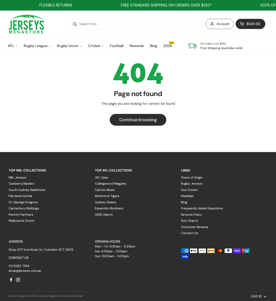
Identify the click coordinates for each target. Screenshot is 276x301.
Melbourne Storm (21, 221)
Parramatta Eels (20, 196)
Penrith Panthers (21, 214)
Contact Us (189, 233)
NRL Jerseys (17, 177)
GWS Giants (104, 214)
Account (223, 24)
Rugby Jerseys (191, 183)
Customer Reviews (194, 227)
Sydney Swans (105, 202)
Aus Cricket (189, 190)
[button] (250, 24)
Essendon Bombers (109, 208)
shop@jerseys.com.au (25, 271)
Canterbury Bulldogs (24, 208)
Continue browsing (138, 120)
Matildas (187, 196)
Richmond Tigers (107, 196)
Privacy (67, 296)
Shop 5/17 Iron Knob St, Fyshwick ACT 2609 (41, 249)
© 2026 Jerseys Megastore (45, 296)
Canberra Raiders (21, 183)
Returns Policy (191, 214)
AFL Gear (102, 177)
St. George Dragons (23, 202)
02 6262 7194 (19, 266)
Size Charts (189, 221)
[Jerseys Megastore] (26, 24)
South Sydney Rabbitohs (27, 190)
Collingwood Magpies (110, 183)
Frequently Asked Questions (202, 208)
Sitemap (78, 296)
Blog (184, 202)
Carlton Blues (105, 190)
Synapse (22, 296)
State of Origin (191, 177)
